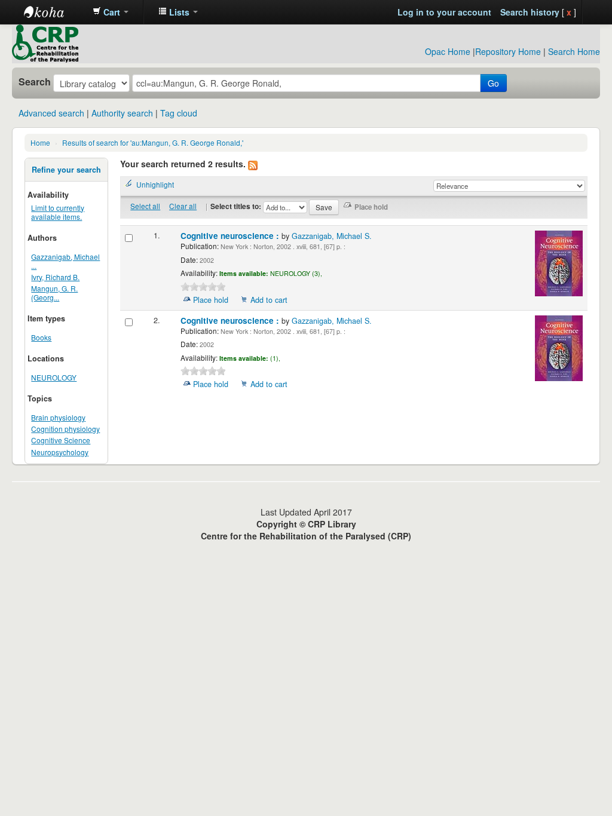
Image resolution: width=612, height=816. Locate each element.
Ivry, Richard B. (55, 277)
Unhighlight (155, 184)
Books (41, 337)
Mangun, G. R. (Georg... (54, 292)
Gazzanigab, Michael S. (332, 236)
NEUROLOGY (53, 377)
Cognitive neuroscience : (230, 235)
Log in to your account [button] (444, 12)
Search (35, 82)
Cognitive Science (60, 440)
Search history (529, 12)
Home (40, 142)
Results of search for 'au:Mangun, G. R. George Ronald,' (152, 142)
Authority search (122, 113)
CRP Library (54, 12)
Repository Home (508, 51)
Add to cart (268, 300)
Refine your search (66, 169)
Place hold (210, 300)
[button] (110, 12)
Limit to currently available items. (57, 212)
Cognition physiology (65, 429)
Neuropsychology (59, 452)
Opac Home (447, 51)
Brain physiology (58, 417)
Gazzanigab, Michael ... (65, 261)
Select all (145, 206)
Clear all (183, 206)
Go (493, 83)
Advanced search (51, 113)
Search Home (574, 51)
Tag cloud (178, 113)
